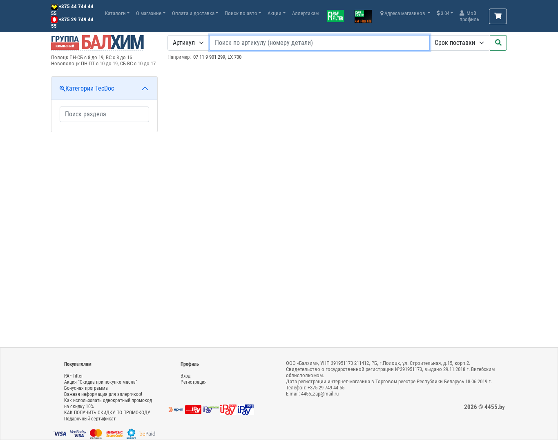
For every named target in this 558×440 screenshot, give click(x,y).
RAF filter (73, 376)
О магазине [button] (148, 13)
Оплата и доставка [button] (193, 13)
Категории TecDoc (89, 88)
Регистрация (194, 382)
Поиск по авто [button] (241, 13)
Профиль (190, 364)
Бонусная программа (86, 388)
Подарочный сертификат (90, 419)
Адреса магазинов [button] (404, 13)
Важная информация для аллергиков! (103, 394)
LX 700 (234, 57)
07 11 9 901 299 (209, 57)
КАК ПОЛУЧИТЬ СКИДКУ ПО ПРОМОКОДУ (107, 413)
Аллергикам (305, 13)
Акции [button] (274, 13)
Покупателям (78, 364)
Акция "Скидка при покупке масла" (100, 382)
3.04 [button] (444, 13)
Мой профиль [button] (469, 16)
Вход (185, 376)
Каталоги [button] (115, 13)
